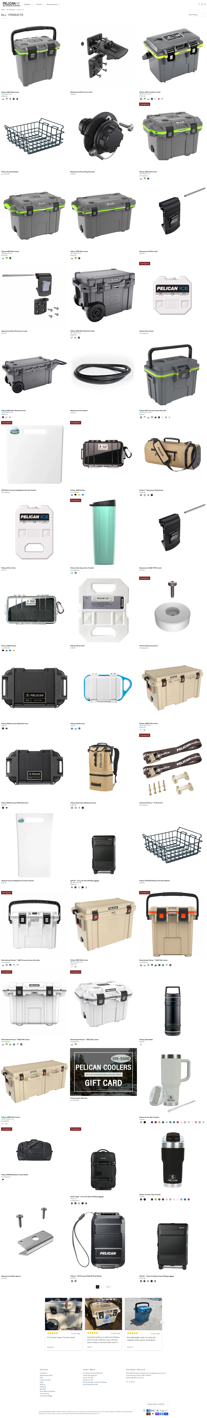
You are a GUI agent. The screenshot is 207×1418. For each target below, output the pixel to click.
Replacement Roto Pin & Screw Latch (14, 331)
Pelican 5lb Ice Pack (77, 646)
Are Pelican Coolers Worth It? (93, 1373)
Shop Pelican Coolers (49, 1411)
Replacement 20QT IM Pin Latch (150, 568)
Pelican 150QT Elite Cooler (148, 723)
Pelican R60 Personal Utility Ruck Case (14, 724)
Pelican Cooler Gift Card (78, 1098)
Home (2, 9)
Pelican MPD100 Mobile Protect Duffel (14, 1175)
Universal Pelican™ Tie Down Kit (150, 803)
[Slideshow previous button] (45, 1322)
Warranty (43, 1389)
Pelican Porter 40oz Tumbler (149, 1117)
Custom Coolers (45, 1380)
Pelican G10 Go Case (77, 724)
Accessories (52, 4)
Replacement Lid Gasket (79, 410)
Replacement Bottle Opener (11, 1276)
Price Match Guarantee (47, 1391)
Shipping (43, 1387)
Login (42, 1382)
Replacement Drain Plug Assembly (82, 172)
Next (108, 1287)
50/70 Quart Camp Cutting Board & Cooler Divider (18, 490)
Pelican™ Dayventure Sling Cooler (151, 490)
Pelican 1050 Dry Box (77, 490)
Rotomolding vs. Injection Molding (94, 1382)
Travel (38, 4)
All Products (11, 9)
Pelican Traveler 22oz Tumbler (150, 1195)
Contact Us (43, 1373)
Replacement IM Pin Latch (148, 251)
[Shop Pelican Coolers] (12, 4)
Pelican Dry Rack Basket (9, 172)
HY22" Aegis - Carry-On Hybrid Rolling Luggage (87, 1197)
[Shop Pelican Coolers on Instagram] (132, 1382)
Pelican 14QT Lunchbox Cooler (150, 92)
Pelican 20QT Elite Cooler (10, 92)
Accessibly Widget (46, 1396)
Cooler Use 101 (88, 1378)
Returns (42, 1384)
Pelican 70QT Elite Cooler (79, 251)
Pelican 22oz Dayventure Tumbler (82, 568)
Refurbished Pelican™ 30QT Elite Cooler (84, 1040)
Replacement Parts (46, 1375)
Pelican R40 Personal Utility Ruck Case (14, 803)
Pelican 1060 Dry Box (8, 646)
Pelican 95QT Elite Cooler (79, 960)
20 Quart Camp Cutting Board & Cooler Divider (17, 881)
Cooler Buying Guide (90, 1375)
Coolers (27, 4)
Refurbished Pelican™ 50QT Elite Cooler (15, 1040)
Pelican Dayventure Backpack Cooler (83, 803)
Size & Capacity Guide (90, 1384)
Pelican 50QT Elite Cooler (10, 251)
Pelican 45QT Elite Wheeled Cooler (82, 331)
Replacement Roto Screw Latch (81, 92)
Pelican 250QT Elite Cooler (10, 1117)
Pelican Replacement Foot (148, 646)
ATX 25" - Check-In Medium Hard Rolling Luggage (156, 1276)
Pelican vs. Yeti (88, 1380)
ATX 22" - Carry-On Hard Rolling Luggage (84, 881)
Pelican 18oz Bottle (146, 1040)
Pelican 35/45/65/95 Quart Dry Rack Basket (154, 881)
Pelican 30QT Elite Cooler (148, 172)
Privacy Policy (44, 1393)
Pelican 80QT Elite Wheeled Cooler (13, 410)
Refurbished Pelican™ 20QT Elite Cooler (153, 960)
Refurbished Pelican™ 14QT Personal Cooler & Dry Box (20, 960)
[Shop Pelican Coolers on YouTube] (134, 1382)
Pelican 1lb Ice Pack (146, 331)
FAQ (41, 1378)
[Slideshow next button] (162, 1322)
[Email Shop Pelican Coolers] (127, 1382)
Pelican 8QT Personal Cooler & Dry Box (152, 410)
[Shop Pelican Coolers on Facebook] (129, 1382)
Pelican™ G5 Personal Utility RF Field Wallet (85, 1276)
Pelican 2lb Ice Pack (8, 568)
